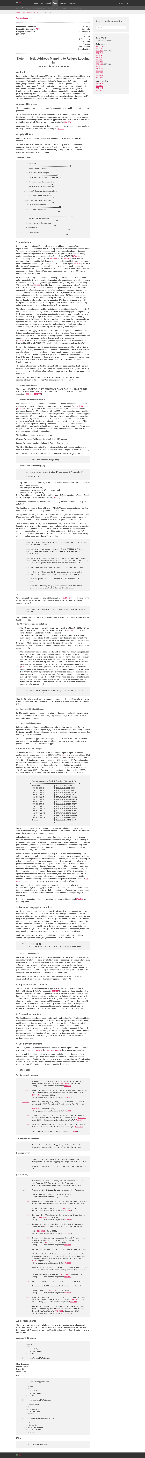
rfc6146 (67, 1210)
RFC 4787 (32, 1050)
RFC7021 (55, 991)
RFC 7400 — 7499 (46, 12)
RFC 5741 (68, 122)
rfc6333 (67, 1245)
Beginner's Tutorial (23, 8)
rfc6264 (78, 1120)
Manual (50, 8)
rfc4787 (67, 1097)
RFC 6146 (62, 1208)
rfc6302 (67, 1233)
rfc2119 (67, 1086)
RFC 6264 (82, 1118)
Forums (72, 3)
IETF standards (61, 8)
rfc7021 (67, 1313)
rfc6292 (67, 1220)
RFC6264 (76, 256)
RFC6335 (70, 630)
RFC (38, 12)
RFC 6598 (53, 1290)
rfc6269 (73, 1131)
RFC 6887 (76, 1300)
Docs (55, 3)
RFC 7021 (59, 1311)
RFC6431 (64, 598)
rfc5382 (67, 1111)
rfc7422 (61, 129)
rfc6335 (67, 1263)
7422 (38, 29)
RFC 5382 (51, 1050)
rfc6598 (67, 1293)
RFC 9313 (99, 88)
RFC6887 (24, 667)
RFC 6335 (99, 68)
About (36, 3)
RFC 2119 (30, 394)
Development (46, 3)
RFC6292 (24, 881)
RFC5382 (58, 1050)
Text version (21, 18)
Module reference (39, 8)
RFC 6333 (49, 1242)
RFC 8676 (99, 83)
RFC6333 (53, 259)
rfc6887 (73, 1302)
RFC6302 (34, 861)
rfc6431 (67, 1277)
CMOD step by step (75, 8)
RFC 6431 (65, 1274)
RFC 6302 (41, 1231)
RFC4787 (39, 1050)
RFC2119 (37, 394)
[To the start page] (20, 1455)
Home (18, 12)
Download (63, 3)
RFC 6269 (79, 406)
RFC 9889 (99, 90)
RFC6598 (64, 755)
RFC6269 (77, 264)
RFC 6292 (43, 1217)
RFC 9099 (99, 86)
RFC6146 (67, 259)
